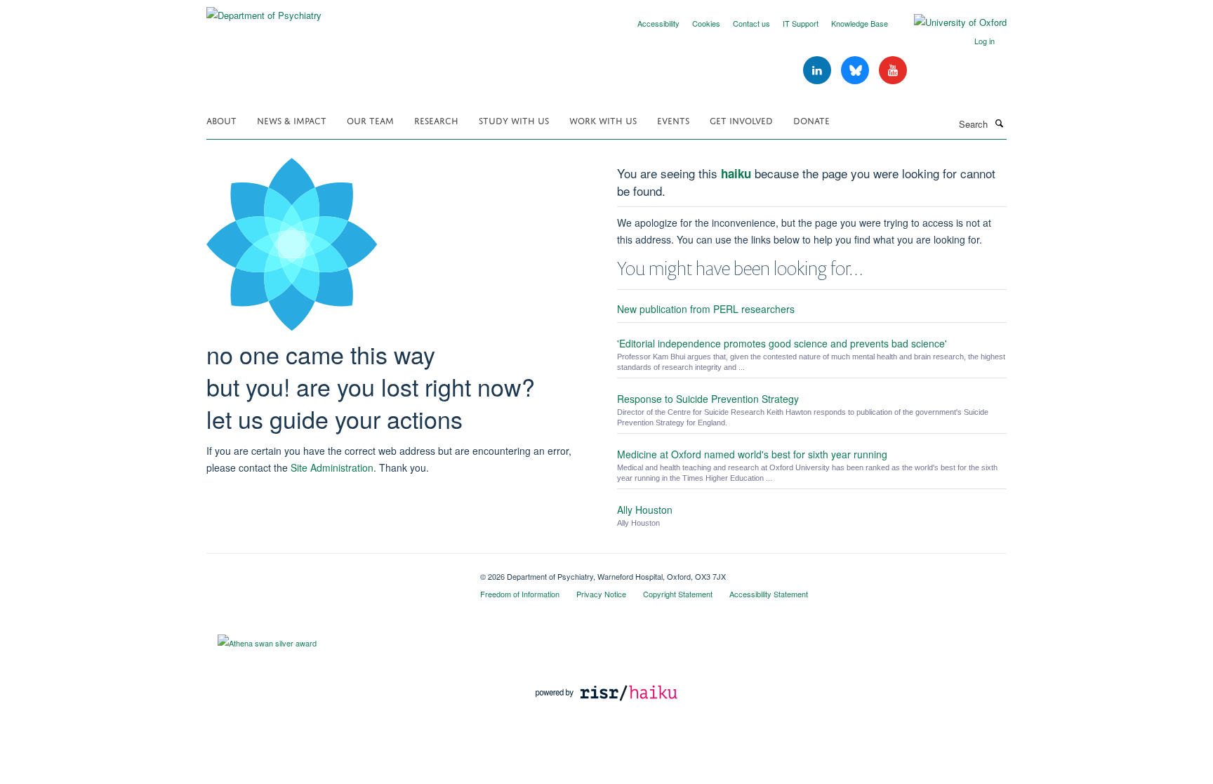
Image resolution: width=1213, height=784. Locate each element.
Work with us (603, 119)
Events (673, 119)
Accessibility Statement (768, 593)
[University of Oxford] (950, 22)
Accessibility (658, 23)
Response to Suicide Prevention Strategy (708, 399)
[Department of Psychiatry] (264, 10)
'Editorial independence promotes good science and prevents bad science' (782, 343)
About (221, 119)
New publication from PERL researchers (706, 309)
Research (436, 119)
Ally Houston (644, 510)
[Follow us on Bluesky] (856, 70)
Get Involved (741, 119)
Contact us (751, 23)
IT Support (800, 23)
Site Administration (332, 467)
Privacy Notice (601, 593)
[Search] (999, 123)
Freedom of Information (519, 593)
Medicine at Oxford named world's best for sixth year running (752, 454)
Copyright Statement (677, 593)
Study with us (514, 119)
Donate (811, 119)
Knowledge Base (859, 23)
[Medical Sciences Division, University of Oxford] (332, 571)
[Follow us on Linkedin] (818, 70)
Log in (984, 40)
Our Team (370, 119)
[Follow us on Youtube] (893, 70)
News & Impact (291, 119)
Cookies (706, 23)
